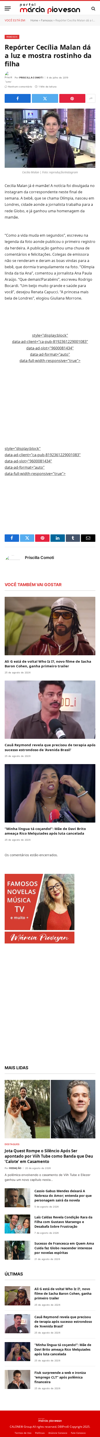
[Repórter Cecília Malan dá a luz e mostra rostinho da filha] (50, 138)
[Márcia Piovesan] (50, 8)
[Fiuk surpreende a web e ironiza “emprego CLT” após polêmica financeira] (17, 1379)
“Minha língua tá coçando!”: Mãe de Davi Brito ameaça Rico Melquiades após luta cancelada (45, 831)
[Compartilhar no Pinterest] (72, 98)
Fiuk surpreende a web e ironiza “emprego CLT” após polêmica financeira (60, 1377)
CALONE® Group (21, 1427)
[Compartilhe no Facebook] (18, 98)
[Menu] (8, 8)
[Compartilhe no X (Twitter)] (45, 98)
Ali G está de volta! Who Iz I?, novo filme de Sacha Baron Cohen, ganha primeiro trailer (48, 663)
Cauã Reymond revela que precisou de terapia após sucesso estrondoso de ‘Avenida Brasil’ (50, 747)
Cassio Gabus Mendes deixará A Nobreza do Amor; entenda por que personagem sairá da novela (63, 1195)
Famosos (47, 20)
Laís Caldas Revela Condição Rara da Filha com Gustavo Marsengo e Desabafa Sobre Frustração (63, 1222)
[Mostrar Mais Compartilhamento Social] (91, 98)
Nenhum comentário (20, 86)
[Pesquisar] (92, 8)
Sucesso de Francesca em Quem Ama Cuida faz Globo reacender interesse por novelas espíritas (64, 1248)
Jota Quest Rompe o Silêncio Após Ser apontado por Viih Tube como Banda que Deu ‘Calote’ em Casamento (49, 1156)
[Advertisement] (50, 379)
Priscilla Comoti (31, 77)
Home (34, 20)
